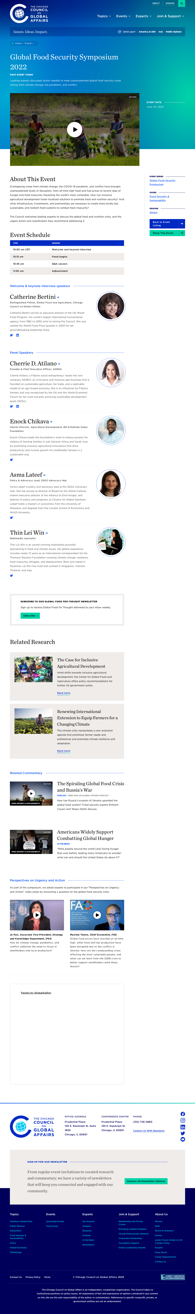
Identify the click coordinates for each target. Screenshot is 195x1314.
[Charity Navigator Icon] (173, 1277)
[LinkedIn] (17, 335)
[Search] (181, 3)
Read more (63, 693)
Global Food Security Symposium (163, 182)
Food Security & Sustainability (159, 198)
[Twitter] (11, 335)
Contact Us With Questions (149, 1130)
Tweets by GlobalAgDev (36, 992)
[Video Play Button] (74, 129)
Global (154, 212)
